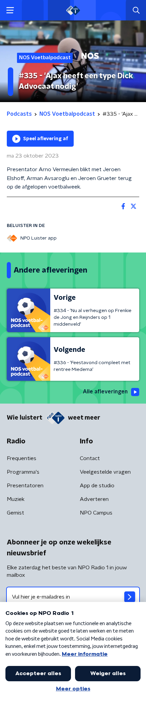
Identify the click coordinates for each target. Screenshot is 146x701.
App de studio (97, 485)
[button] (10, 10)
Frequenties (21, 458)
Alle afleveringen (105, 391)
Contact (90, 458)
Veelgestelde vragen (105, 472)
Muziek (15, 499)
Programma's (23, 472)
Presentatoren (25, 485)
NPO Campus (96, 513)
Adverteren (94, 499)
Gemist (15, 513)
